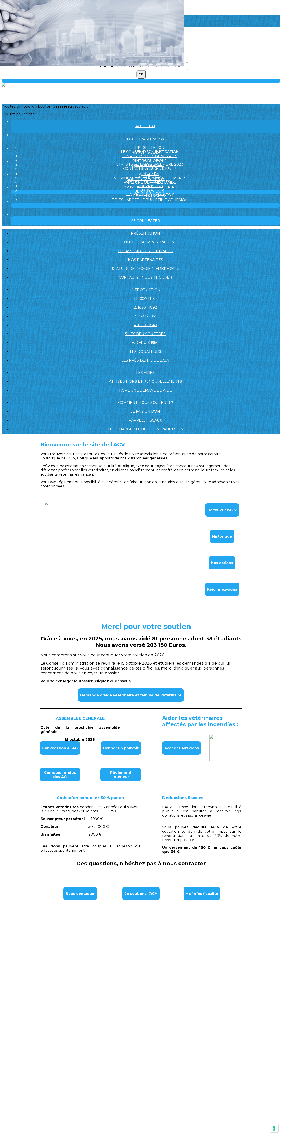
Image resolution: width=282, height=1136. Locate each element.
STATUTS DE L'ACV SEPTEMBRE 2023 (145, 269)
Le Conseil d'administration (145, 242)
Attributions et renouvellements (145, 381)
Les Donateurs (145, 351)
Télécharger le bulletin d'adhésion (150, 200)
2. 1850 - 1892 (149, 169)
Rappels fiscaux (150, 196)
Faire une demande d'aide (150, 182)
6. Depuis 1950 (145, 343)
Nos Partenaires (145, 260)
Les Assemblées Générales (149, 156)
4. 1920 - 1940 (145, 325)
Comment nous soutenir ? (149, 187)
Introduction (150, 161)
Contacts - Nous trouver (145, 277)
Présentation (149, 147)
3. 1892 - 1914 (145, 316)
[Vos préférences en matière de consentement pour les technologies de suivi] (274, 1128)
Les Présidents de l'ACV (145, 360)
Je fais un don (149, 191)
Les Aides (150, 174)
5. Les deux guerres (145, 334)
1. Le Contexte (145, 299)
